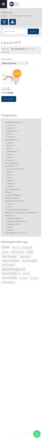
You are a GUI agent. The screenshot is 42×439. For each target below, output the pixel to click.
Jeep (9, 125)
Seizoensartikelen (12, 189)
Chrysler (10, 137)
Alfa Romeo (11, 131)
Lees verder (9, 99)
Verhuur (8, 192)
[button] (36, 433)
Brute (9, 145)
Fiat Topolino (17, 252)
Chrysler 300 (27, 248)
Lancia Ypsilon (8, 282)
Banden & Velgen (11, 198)
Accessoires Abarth (14, 169)
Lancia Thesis (34, 278)
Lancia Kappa (23, 278)
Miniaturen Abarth (14, 218)
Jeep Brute (25, 256)
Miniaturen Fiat (13, 224)
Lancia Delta (9, 277)
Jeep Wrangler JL (11, 273)
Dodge (9, 186)
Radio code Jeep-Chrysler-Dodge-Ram (20, 212)
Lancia (9, 128)
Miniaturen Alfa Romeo (16, 221)
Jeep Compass (10, 260)
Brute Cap (15, 248)
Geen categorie (11, 163)
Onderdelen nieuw (12, 122)
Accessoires (10, 166)
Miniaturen (9, 215)
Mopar (9, 157)
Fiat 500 (5, 252)
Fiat (8, 134)
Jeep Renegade (29, 260)
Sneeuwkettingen (14, 195)
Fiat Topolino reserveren (14, 233)
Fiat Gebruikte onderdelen (17, 209)
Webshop (4, 16)
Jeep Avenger (9, 256)
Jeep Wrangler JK (13, 269)
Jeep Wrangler (8, 265)
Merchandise (10, 139)
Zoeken (33, 31)
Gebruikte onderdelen (14, 201)
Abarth (9, 160)
